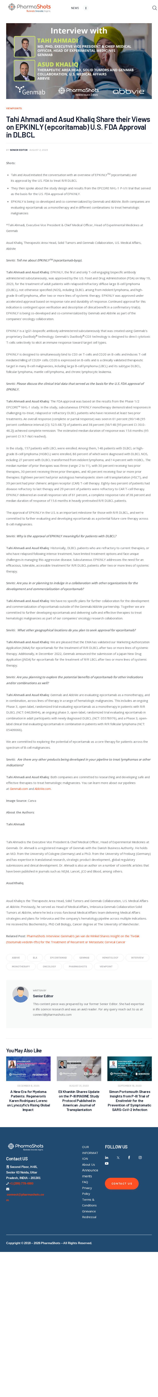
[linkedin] (106, 1157)
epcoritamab (58, 957)
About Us (88, 1164)
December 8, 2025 (28, 1085)
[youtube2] (106, 1163)
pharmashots (78, 966)
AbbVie (16, 957)
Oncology (49, 966)
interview (137, 957)
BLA (35, 957)
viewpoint (106, 966)
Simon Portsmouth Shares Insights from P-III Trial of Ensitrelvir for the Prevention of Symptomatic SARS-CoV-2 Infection (129, 1100)
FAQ (85, 1182)
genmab (84, 957)
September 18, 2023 (130, 1085)
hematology (110, 957)
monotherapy (21, 966)
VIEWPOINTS (14, 108)
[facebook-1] (129, 1157)
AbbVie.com (43, 789)
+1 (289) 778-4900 (21, 1183)
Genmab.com (19, 789)
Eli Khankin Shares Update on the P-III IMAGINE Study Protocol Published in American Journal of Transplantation (79, 1100)
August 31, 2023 (79, 1085)
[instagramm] (140, 1157)
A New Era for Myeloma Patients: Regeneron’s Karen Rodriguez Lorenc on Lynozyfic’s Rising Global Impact (28, 1100)
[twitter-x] (118, 1157)
